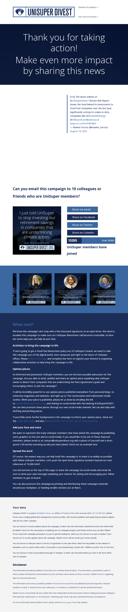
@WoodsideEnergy (96, 115)
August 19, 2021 (78, 131)
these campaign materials (94, 483)
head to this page (37, 358)
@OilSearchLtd (77, 119)
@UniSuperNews (79, 100)
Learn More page (26, 420)
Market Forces (45, 513)
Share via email (81, 209)
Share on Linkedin (83, 232)
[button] (8, 289)
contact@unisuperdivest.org (31, 403)
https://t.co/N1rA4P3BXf (83, 123)
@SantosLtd (92, 119)
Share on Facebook (83, 217)
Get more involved (87, 16)
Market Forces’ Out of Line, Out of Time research (71, 420)
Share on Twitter (82, 225)
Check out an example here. (83, 444)
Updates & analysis (87, 7)
